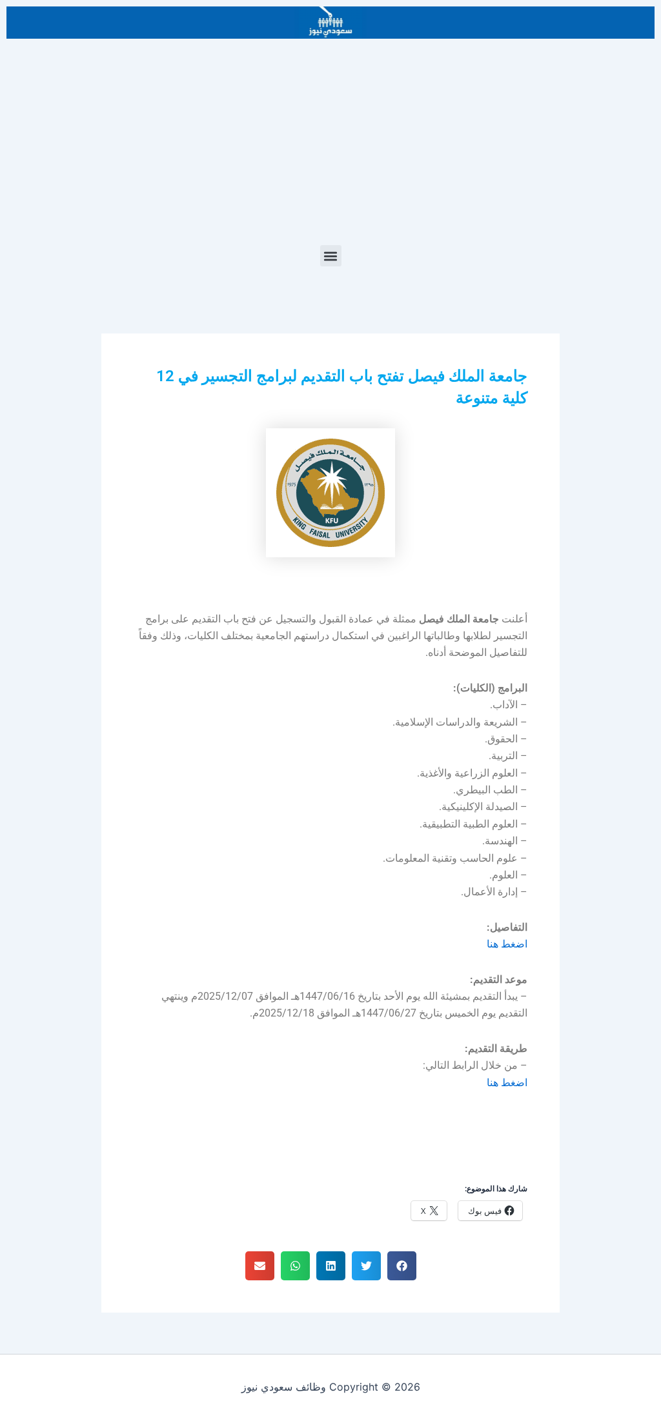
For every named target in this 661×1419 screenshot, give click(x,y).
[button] (330, 255)
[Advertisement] (330, 148)
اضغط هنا (507, 944)
